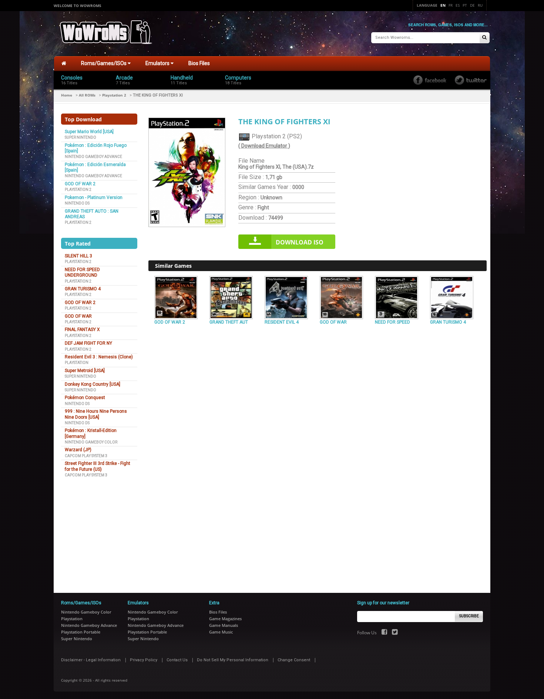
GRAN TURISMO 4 (83, 288)
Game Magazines (225, 618)
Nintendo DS (77, 203)
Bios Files (199, 63)
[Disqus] (317, 428)
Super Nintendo (80, 137)
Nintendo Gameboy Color (91, 442)
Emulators (158, 63)
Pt (465, 5)
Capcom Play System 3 (86, 456)
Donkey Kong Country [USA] (92, 384)
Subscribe (469, 616)
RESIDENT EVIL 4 (282, 322)
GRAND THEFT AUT (228, 322)
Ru (480, 5)
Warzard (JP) (78, 449)
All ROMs (87, 95)
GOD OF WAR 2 (80, 183)
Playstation (76, 363)
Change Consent (294, 660)
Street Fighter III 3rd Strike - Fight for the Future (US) (97, 466)
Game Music (221, 632)
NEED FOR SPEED (392, 322)
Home (66, 95)
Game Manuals (223, 625)
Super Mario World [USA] (89, 131)
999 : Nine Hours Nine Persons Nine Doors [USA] (96, 414)
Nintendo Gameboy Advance (93, 157)
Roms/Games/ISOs (104, 63)
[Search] (484, 38)
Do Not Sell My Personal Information (232, 660)
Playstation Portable (80, 632)
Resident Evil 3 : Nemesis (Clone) (99, 356)
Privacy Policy (143, 660)
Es (458, 5)
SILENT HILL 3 (78, 256)
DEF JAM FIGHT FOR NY (88, 343)
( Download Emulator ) (264, 146)
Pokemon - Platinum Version (93, 197)
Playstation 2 (114, 95)
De (472, 5)
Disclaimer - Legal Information (91, 660)
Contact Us (177, 660)
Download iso (299, 242)
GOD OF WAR (78, 316)
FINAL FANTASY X (82, 329)
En (443, 5)
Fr (451, 5)
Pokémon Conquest (85, 397)
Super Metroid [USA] (85, 370)
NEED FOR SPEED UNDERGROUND (82, 272)
